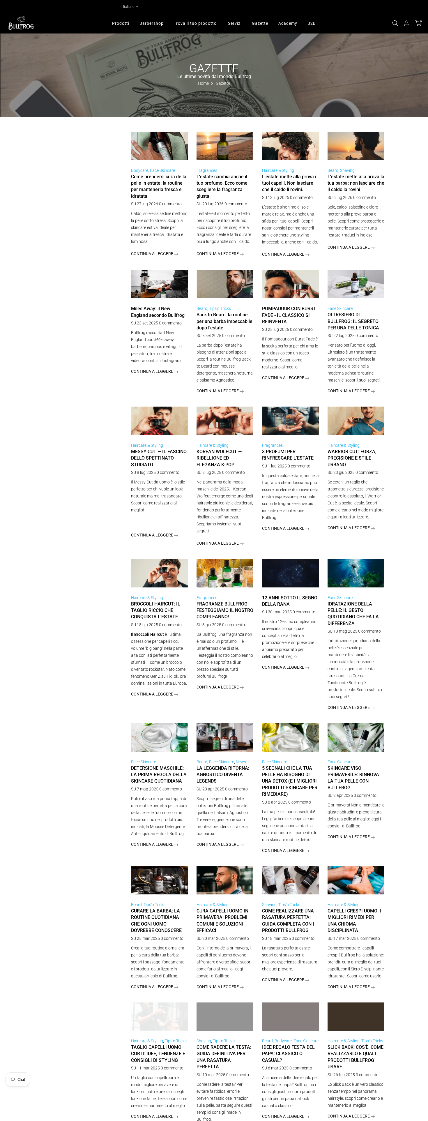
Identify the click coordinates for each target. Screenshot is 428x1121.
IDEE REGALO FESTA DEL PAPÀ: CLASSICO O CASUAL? (288, 1053)
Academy (287, 23)
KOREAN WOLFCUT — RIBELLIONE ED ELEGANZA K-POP (219, 458)
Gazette (260, 23)
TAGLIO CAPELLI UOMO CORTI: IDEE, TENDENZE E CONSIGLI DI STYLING (158, 1053)
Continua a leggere (152, 253)
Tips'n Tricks (220, 308)
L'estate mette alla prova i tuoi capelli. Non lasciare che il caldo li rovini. (289, 183)
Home (203, 83)
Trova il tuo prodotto (195, 23)
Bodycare (139, 170)
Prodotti (120, 23)
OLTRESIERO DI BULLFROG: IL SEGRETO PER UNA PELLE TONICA (353, 321)
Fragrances (207, 170)
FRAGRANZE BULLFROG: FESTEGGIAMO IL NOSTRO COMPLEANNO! (225, 610)
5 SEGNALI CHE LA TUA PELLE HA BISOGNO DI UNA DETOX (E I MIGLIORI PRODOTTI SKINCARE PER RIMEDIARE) (289, 781)
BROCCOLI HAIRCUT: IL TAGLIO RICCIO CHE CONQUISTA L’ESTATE (155, 610)
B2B (311, 23)
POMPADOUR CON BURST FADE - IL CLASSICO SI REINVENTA (289, 315)
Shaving (347, 170)
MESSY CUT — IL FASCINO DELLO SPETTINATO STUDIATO (159, 458)
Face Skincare (162, 170)
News (241, 762)
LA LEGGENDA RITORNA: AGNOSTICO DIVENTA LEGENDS (223, 774)
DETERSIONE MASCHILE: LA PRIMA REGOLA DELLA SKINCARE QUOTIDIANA (159, 774)
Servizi (235, 23)
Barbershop (151, 23)
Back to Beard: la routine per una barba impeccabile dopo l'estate (224, 321)
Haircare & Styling (278, 170)
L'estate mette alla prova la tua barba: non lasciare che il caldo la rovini (356, 183)
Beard (333, 170)
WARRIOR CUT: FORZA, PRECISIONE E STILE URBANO (352, 458)
